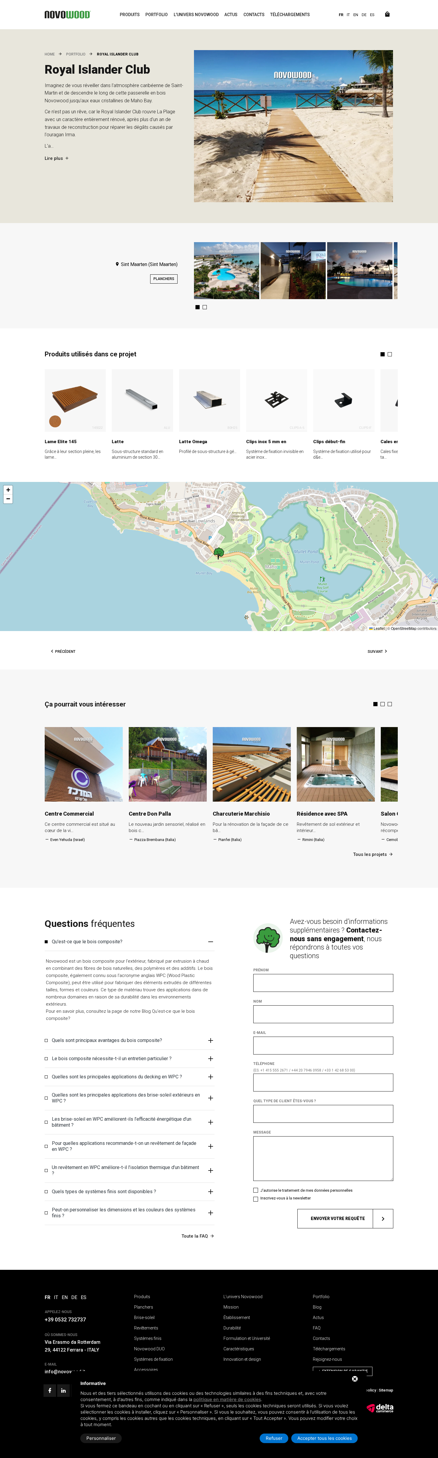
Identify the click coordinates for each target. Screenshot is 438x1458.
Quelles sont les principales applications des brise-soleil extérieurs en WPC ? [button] (126, 1098)
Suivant (375, 652)
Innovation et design (242, 1359)
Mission (231, 1307)
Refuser (274, 1438)
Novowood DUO (149, 1348)
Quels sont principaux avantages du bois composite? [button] (107, 1040)
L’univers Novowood (196, 14)
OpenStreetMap (404, 628)
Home (50, 54)
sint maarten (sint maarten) (149, 264)
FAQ (317, 1328)
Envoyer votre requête (338, 1218)
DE (364, 15)
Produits (130, 14)
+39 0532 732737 (65, 1319)
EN (355, 15)
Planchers (163, 279)
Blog (317, 1307)
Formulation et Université (246, 1338)
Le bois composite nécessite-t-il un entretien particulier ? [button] (112, 1058)
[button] (197, 307)
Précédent (65, 652)
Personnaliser (101, 1438)
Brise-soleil (144, 1317)
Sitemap (386, 1390)
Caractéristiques (238, 1348)
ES (372, 15)
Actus (230, 14)
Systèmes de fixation (153, 1359)
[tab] (130, 942)
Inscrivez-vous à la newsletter (285, 1198)
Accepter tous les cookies (324, 1438)
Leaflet (379, 628)
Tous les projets (370, 854)
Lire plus (54, 158)
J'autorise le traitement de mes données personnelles (306, 1190)
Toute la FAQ (194, 1236)
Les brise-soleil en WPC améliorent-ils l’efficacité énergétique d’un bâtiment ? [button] (121, 1122)
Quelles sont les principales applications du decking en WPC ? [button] (117, 1077)
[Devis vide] (387, 15)
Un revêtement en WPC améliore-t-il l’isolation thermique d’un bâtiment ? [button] (125, 1170)
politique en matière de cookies (227, 1399)
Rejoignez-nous (327, 1359)
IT (348, 15)
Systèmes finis (147, 1338)
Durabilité (232, 1328)
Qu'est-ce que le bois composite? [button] (87, 941)
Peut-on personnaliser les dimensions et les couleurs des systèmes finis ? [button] (123, 1213)
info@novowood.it (65, 1371)
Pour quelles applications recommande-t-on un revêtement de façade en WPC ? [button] (124, 1146)
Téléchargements (290, 14)
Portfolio (156, 14)
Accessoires (146, 1369)
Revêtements (146, 1328)
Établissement (236, 1317)
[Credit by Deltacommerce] (379, 1411)
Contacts (254, 14)
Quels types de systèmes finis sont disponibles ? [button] (104, 1191)
